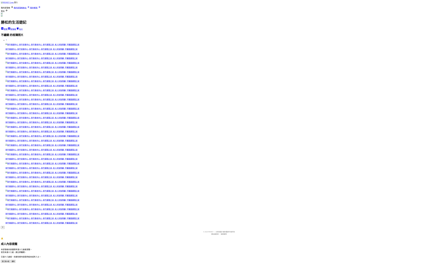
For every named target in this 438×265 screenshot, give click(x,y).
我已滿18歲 (5, 261)
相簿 (6, 29)
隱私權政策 (215, 234)
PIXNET (210, 232)
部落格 (13, 29)
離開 (13, 261)
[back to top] (3, 227)
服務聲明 (224, 234)
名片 (21, 29)
